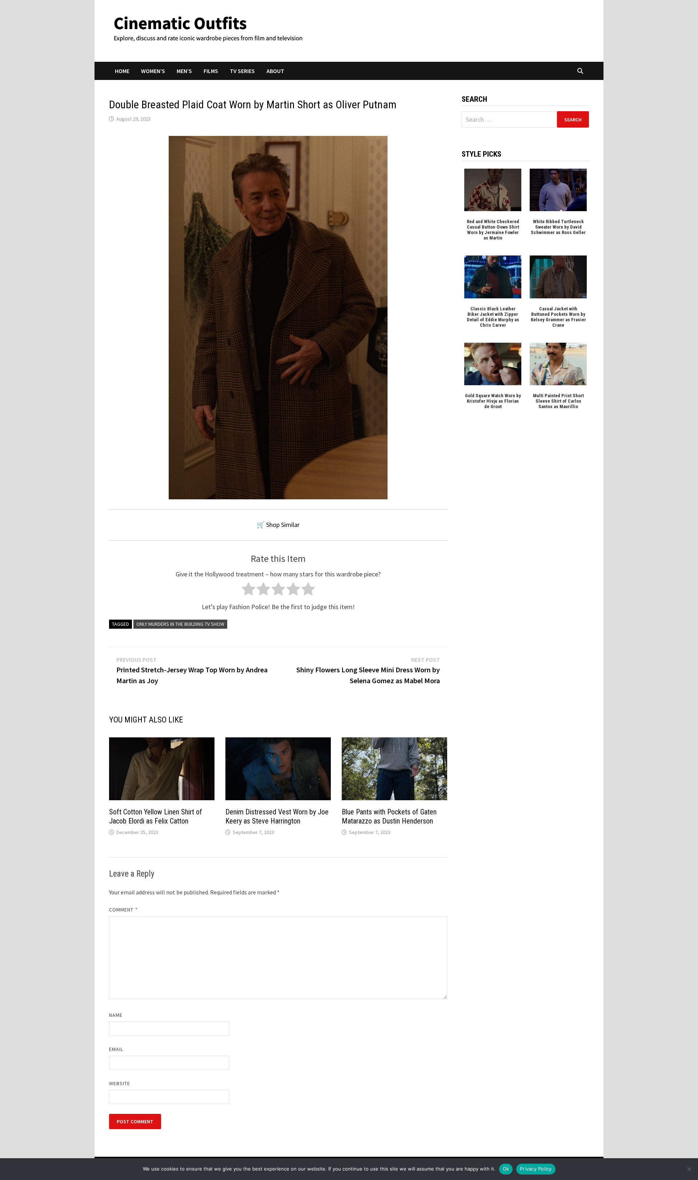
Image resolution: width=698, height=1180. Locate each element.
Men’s (184, 70)
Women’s (153, 70)
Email (116, 1049)
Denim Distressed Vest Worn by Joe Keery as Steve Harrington (277, 816)
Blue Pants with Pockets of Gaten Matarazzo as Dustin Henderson (389, 816)
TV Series (242, 70)
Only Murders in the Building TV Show (180, 624)
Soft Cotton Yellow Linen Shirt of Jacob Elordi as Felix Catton (155, 816)
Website (120, 1083)
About (275, 70)
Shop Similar (283, 524)
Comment (123, 909)
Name (116, 1015)
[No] (689, 1169)
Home (122, 70)
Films (211, 70)
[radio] (248, 590)
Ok (506, 1169)
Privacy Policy (536, 1169)
